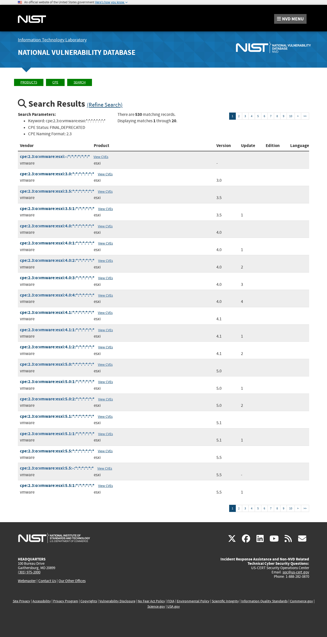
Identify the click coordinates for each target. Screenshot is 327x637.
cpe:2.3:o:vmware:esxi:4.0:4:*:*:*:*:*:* (57, 295)
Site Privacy (21, 601)
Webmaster (27, 580)
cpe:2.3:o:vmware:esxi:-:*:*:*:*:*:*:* (55, 157)
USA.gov (173, 606)
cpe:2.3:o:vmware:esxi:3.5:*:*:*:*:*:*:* (57, 191)
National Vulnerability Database (76, 52)
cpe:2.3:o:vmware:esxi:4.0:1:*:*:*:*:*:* (57, 243)
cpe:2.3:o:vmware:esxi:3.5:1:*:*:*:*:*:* (57, 209)
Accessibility (41, 601)
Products (28, 82)
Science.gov (156, 606)
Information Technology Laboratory (52, 40)
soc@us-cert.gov (296, 572)
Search (80, 82)
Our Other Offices (72, 581)
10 (290, 116)
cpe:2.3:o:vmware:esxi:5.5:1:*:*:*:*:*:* (57, 485)
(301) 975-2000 (29, 572)
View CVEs (101, 156)
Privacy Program (65, 601)
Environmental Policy (193, 601)
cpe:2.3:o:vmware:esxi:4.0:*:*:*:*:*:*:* (57, 226)
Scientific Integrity (225, 601)
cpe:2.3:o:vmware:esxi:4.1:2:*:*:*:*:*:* (57, 347)
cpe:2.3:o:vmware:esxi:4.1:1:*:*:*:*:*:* (57, 330)
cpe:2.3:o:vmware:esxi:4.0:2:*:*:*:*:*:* (57, 260)
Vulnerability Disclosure (117, 601)
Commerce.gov (301, 601)
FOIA (170, 601)
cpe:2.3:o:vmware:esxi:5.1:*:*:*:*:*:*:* (57, 416)
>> (305, 116)
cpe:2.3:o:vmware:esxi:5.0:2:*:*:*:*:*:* (57, 399)
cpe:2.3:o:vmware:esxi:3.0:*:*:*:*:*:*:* (57, 174)
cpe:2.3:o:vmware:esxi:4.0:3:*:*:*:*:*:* (57, 278)
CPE (55, 82)
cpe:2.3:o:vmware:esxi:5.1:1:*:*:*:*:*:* (57, 434)
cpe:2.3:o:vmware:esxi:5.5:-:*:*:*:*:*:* (57, 468)
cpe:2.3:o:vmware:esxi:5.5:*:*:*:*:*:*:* (57, 451)
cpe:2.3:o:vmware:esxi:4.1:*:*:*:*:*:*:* (57, 312)
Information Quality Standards (264, 601)
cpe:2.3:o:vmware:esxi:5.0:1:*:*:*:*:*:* (57, 382)
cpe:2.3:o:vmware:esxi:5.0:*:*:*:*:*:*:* (57, 364)
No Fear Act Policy (151, 601)
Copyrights (88, 601)
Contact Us (47, 580)
